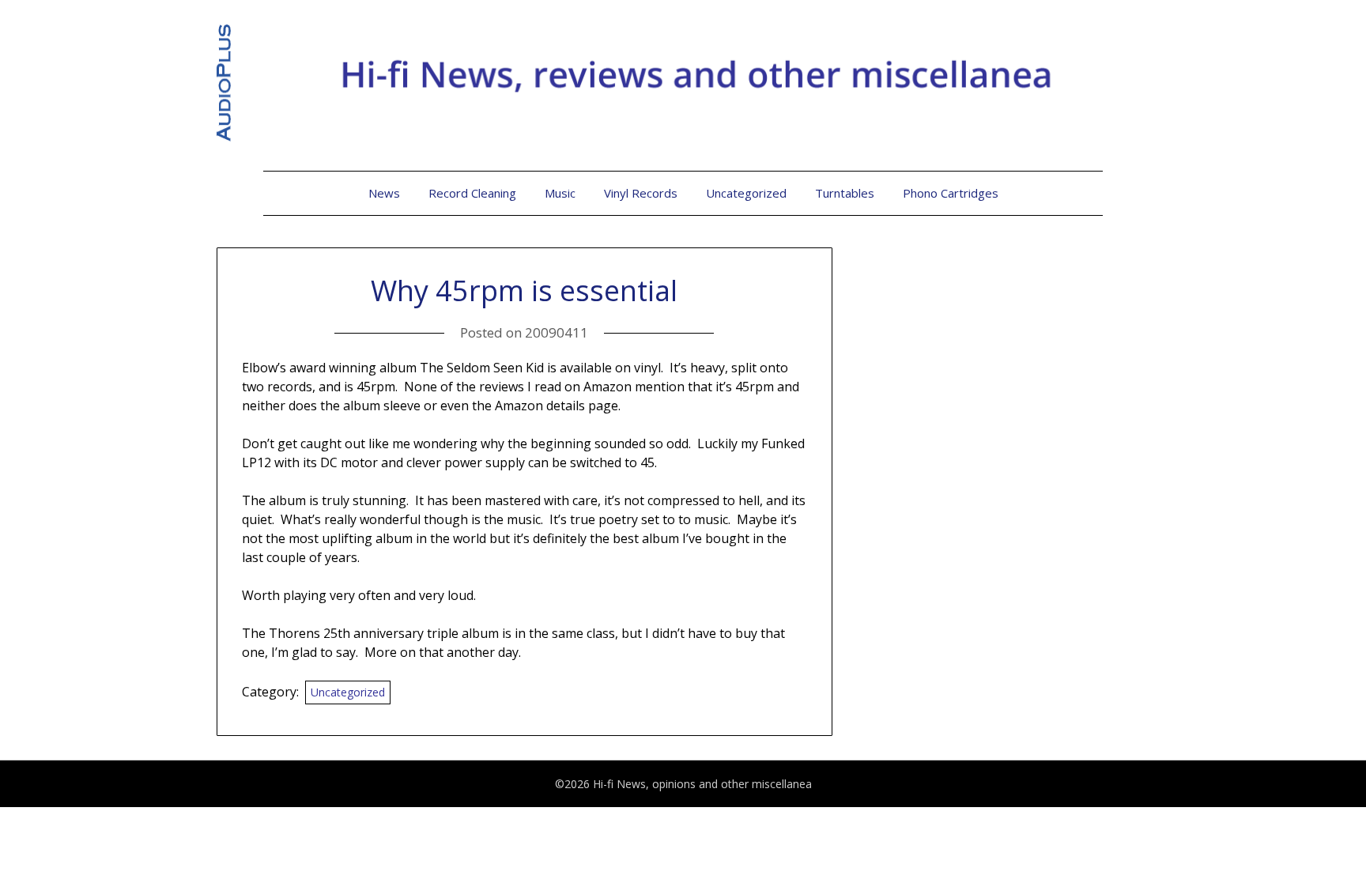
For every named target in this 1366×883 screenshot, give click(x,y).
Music (560, 193)
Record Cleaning (472, 193)
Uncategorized (746, 193)
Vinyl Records (640, 193)
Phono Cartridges (950, 193)
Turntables (844, 193)
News (384, 193)
